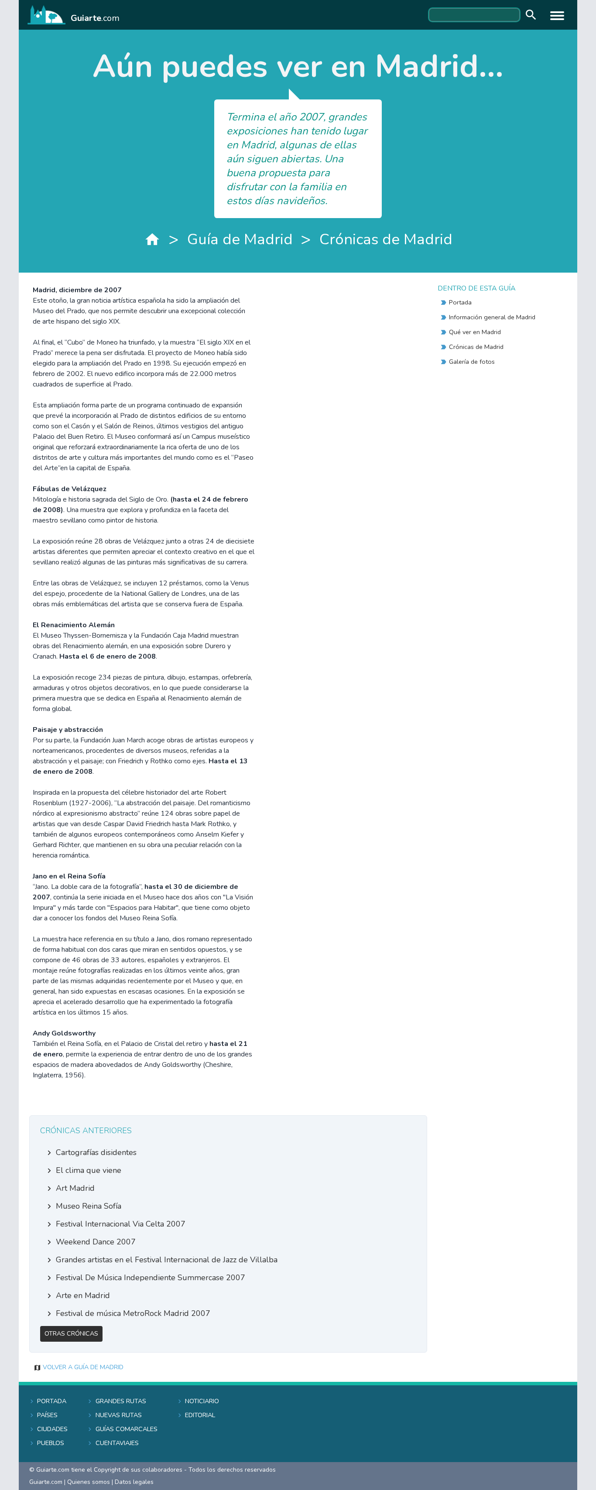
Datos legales (134, 1482)
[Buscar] (529, 15)
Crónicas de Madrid (385, 239)
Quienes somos (88, 1482)
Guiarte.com (45, 1482)
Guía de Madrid (240, 239)
